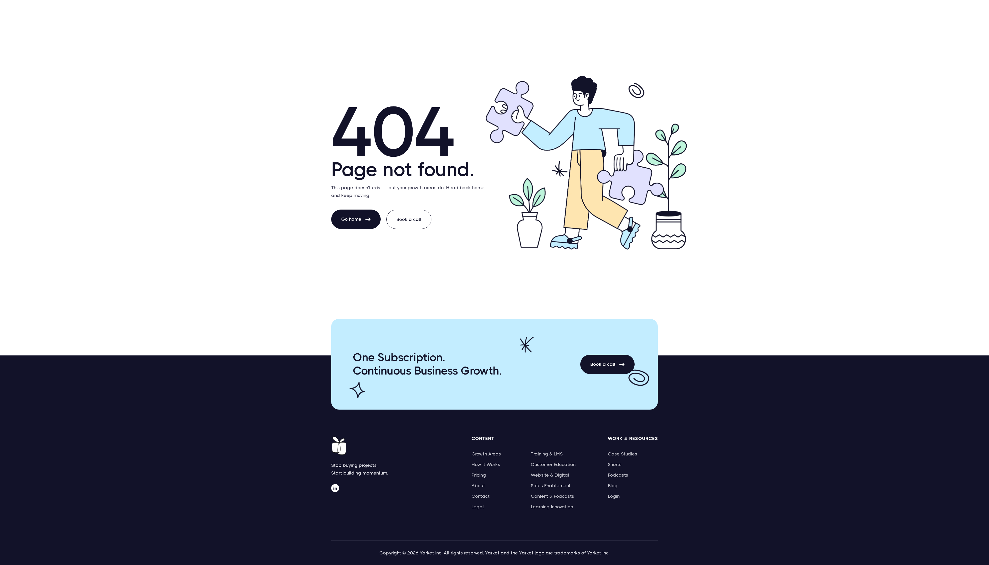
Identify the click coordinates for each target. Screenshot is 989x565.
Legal (478, 506)
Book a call (408, 219)
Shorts (614, 464)
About (478, 485)
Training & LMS (546, 453)
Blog (613, 485)
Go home (356, 219)
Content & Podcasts (552, 496)
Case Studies (622, 453)
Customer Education (553, 464)
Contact (481, 496)
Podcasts (618, 475)
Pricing (479, 475)
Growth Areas (486, 453)
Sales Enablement (550, 485)
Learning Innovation (552, 506)
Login (614, 496)
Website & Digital (550, 475)
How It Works (486, 464)
